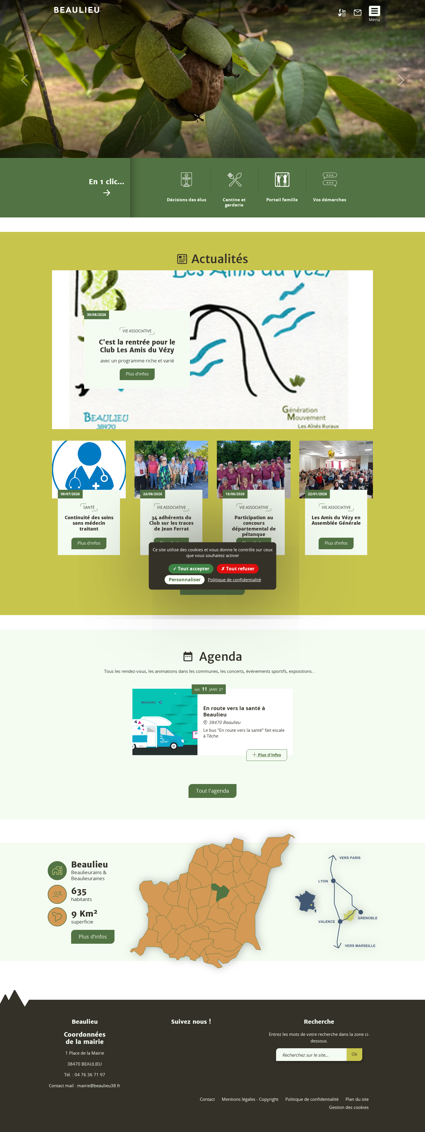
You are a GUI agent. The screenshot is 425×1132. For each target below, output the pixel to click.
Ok (354, 1054)
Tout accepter (193, 568)
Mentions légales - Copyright (250, 1099)
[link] (357, 14)
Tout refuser (239, 568)
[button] (21, 80)
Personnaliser (185, 579)
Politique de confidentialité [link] (234, 579)
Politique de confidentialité (312, 1099)
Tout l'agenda (212, 790)
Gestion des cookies (349, 1107)
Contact (207, 1099)
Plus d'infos (137, 374)
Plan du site (357, 1099)
